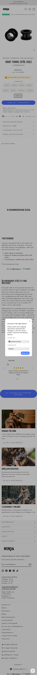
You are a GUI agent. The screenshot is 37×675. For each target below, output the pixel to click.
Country (11, 338)
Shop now (25, 353)
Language (11, 345)
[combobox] (15, 342)
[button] (29, 321)
